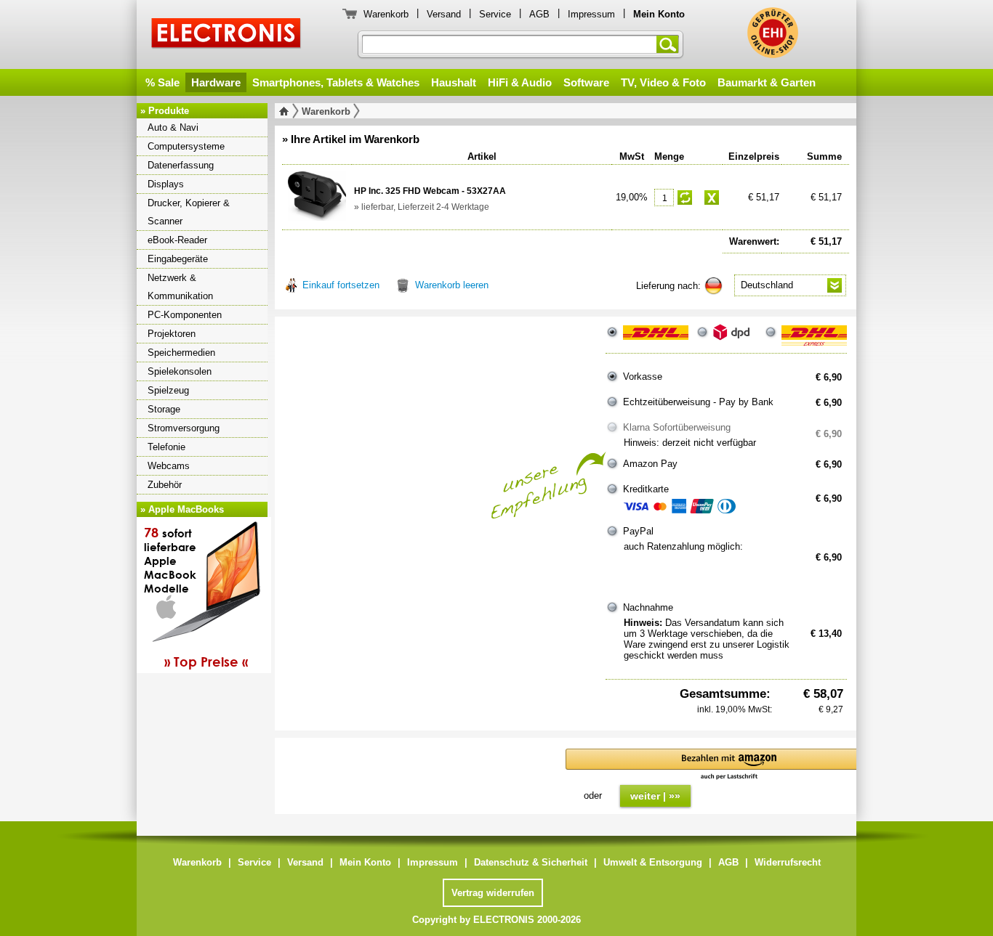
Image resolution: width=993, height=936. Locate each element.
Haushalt (453, 82)
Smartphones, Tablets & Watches (335, 82)
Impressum (591, 14)
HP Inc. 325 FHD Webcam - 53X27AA (430, 191)
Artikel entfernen (711, 197)
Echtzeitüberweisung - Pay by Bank (698, 401)
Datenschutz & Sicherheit (530, 862)
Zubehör (165, 484)
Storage (164, 409)
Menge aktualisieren (685, 197)
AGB (539, 14)
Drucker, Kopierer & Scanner (189, 212)
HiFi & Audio (520, 82)
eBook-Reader (177, 240)
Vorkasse (642, 376)
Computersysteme (186, 146)
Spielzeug (168, 390)
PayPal (638, 531)
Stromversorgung (184, 428)
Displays (166, 184)
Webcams (169, 465)
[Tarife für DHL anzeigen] (655, 338)
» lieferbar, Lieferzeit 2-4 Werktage (421, 207)
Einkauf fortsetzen (340, 285)
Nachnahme (648, 607)
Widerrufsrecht (788, 862)
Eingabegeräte (178, 258)
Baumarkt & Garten (766, 82)
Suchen (670, 44)
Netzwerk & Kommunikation (180, 286)
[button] (729, 765)
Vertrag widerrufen (492, 892)
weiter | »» (655, 796)
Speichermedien (181, 352)
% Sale (162, 82)
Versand (444, 14)
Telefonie (166, 446)
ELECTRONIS (226, 35)
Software (586, 82)
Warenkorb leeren (452, 285)
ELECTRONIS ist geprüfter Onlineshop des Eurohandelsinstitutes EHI (772, 32)
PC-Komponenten (185, 314)
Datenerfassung (181, 165)
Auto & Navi (173, 127)
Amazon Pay (650, 463)
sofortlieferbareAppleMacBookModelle (196, 597)
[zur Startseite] (287, 111)
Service (495, 14)
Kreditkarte (646, 489)
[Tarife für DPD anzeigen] (735, 338)
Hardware (216, 82)
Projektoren (172, 333)
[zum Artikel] (317, 196)
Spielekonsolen (180, 371)
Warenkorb (386, 14)
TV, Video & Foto (663, 82)
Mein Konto (365, 862)
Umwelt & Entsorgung (652, 862)
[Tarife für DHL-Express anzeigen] (814, 338)
